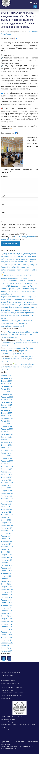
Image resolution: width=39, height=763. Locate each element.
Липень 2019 (6, 600)
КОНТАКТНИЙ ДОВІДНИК (8, 722)
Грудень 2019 (6, 587)
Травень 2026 (6, 381)
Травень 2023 (6, 477)
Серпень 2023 (6, 469)
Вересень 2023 (7, 466)
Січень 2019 (6, 616)
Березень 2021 (7, 546)
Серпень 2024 (6, 437)
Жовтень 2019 (6, 592)
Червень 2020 (6, 571)
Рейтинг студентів (7, 678)
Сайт (2, 213)
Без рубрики (6, 34)
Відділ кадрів (5, 698)
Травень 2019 (6, 605)
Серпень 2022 (6, 501)
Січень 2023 (6, 488)
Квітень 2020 (6, 576)
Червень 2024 (6, 442)
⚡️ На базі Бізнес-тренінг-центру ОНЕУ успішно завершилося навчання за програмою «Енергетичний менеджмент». (18, 278)
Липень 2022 (6, 504)
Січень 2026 (6, 392)
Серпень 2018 (6, 629)
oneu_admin (32, 31)
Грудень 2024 (6, 426)
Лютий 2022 (6, 517)
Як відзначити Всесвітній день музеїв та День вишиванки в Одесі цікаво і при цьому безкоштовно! (19, 335)
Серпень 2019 (6, 597)
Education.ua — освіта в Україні (11, 716)
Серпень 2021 (6, 533)
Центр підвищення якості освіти (12, 693)
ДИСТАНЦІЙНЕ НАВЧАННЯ (8, 719)
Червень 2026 (6, 378)
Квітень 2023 (6, 480)
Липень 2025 (6, 408)
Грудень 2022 (6, 490)
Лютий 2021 (6, 549)
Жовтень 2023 (6, 464)
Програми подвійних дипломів (11, 687)
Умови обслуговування (10, 239)
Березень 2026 (7, 386)
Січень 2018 (6, 648)
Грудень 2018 (6, 619)
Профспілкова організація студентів (13, 695)
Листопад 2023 (7, 461)
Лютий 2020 (6, 581)
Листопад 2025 (7, 397)
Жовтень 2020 (6, 560)
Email (3, 204)
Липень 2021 (6, 536)
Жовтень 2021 (6, 528)
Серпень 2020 (6, 565)
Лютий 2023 (6, 485)
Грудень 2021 (6, 522)
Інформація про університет (10, 672)
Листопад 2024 (7, 429)
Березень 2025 (7, 418)
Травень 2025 (6, 413)
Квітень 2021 (6, 544)
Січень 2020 (6, 584)
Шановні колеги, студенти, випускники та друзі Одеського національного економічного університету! (17, 323)
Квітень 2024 (6, 448)
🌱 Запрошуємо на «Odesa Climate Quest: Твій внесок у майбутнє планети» (19, 343)
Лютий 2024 (6, 453)
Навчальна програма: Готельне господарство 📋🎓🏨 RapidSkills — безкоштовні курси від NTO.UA (17, 351)
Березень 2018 (7, 643)
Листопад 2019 (7, 589)
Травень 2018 (6, 637)
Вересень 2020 (7, 563)
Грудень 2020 (6, 554)
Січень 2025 (6, 424)
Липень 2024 (6, 440)
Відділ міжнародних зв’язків (10, 683)
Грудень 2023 (6, 458)
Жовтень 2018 (6, 624)
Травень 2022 (6, 509)
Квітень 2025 (6, 416)
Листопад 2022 (7, 493)
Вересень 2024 (7, 434)
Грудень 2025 (6, 394)
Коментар (5, 176)
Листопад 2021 (7, 525)
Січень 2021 (6, 552)
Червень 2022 (6, 506)
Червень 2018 (6, 635)
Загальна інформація (8, 680)
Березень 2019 (7, 611)
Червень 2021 (6, 539)
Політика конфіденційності (25, 237)
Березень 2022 (7, 514)
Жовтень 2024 (6, 432)
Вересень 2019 (7, 595)
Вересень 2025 (7, 402)
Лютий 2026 (6, 389)
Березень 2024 (7, 450)
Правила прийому (7, 675)
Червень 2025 (6, 410)
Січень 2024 (6, 456)
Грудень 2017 (6, 651)
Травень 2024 (6, 445)
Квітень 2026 (6, 383)
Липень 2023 (6, 472)
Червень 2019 (6, 603)
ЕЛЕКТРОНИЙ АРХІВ (7, 730)
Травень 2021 (6, 541)
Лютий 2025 (6, 421)
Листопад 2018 (7, 621)
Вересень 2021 (7, 530)
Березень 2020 (7, 579)
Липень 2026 (6, 375)
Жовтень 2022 (6, 496)
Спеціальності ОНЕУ (7, 690)
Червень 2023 (6, 474)
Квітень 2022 (6, 512)
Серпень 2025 (6, 405)
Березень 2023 (7, 482)
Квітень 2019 (6, 608)
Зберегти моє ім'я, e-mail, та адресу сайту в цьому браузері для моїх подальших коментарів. (19, 227)
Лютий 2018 (6, 645)
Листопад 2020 (7, 557)
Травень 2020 (6, 573)
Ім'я (3, 196)
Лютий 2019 (6, 613)
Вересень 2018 (7, 627)
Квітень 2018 (6, 640)
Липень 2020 (6, 568)
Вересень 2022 (7, 498)
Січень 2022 (6, 520)
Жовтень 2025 (6, 400)
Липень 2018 (6, 632)
